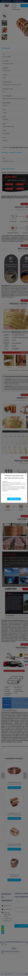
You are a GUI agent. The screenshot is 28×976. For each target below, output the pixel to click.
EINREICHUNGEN (14, 499)
